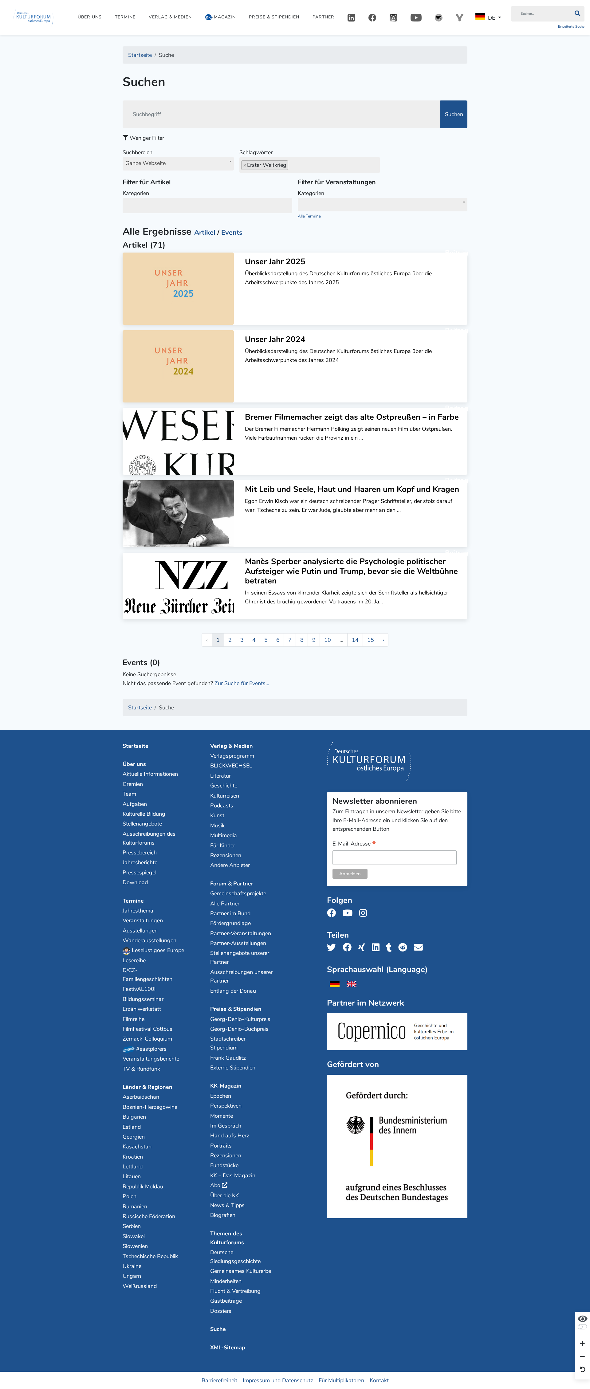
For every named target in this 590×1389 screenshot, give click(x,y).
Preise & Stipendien (274, 17)
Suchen (454, 114)
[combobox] (178, 164)
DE (491, 18)
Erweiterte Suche (571, 26)
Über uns (90, 17)
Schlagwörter (256, 152)
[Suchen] (577, 14)
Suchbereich (144, 158)
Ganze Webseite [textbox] (145, 163)
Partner (323, 17)
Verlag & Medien (170, 17)
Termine (125, 17)
